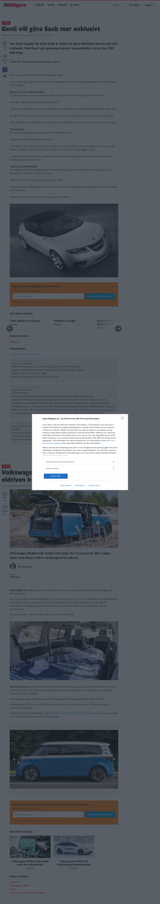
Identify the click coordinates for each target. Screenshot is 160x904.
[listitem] (80, 462)
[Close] (123, 418)
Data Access (80, 485)
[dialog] (80, 452)
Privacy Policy (94, 485)
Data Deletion (65, 485)
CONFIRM (56, 476)
